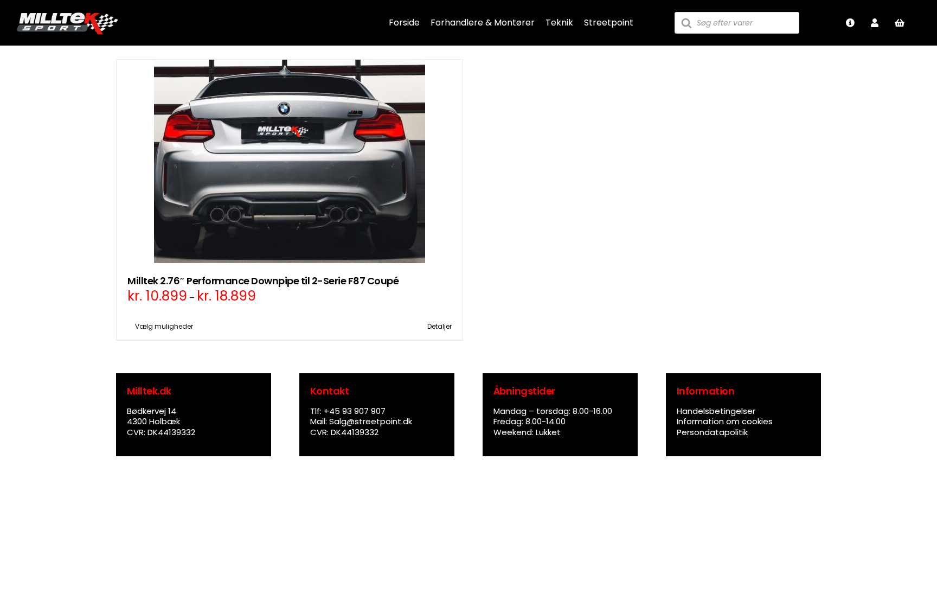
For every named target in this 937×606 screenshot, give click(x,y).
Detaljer (439, 326)
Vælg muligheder (164, 326)
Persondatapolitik (712, 432)
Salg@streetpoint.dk (370, 421)
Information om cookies (725, 421)
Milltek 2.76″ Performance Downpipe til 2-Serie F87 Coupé (263, 281)
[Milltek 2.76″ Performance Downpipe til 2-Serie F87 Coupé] (290, 161)
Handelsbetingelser (716, 411)
